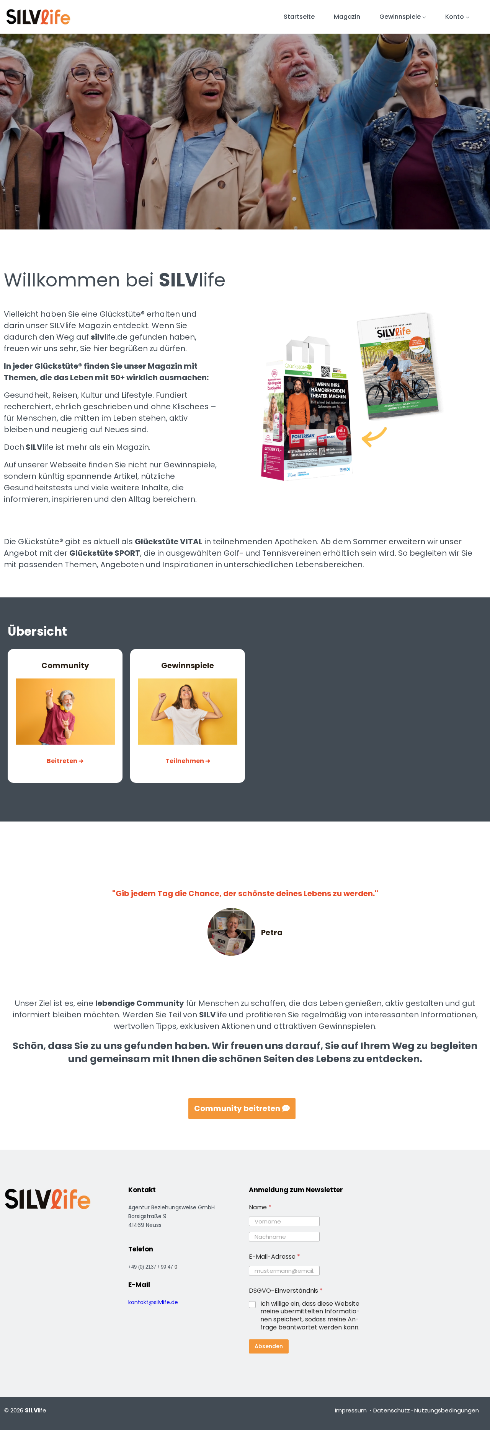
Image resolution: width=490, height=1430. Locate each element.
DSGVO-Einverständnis (286, 1290)
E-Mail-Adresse (274, 1256)
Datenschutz (391, 1410)
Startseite (299, 16)
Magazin (347, 16)
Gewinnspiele (400, 16)
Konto (454, 16)
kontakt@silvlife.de (153, 1302)
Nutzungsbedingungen (446, 1410)
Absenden (269, 1346)
